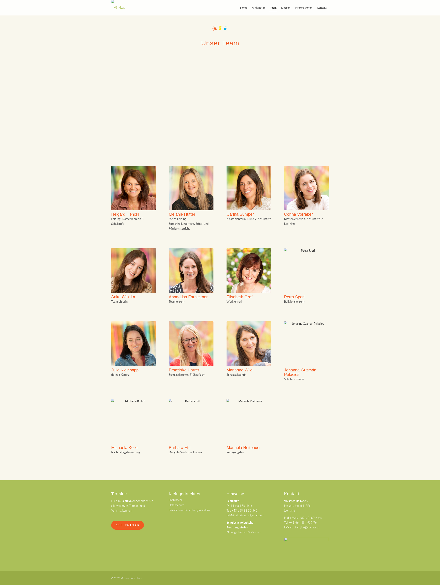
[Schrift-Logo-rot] (118, 7)
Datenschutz (176, 505)
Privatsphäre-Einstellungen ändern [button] (189, 510)
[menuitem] (244, 7)
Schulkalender (127, 525)
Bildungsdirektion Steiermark (244, 532)
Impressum (175, 500)
